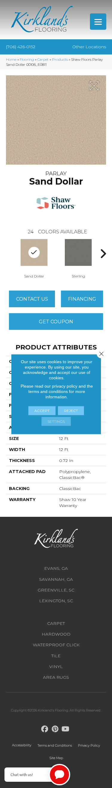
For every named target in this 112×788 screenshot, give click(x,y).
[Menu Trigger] (98, 21)
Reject (71, 410)
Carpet (43, 59)
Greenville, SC (56, 590)
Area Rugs (56, 677)
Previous (8, 254)
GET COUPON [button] (56, 321)
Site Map (56, 758)
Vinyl (56, 666)
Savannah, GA (56, 579)
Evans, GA (56, 568)
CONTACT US (32, 299)
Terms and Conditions (54, 745)
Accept (42, 410)
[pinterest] (55, 729)
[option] (78, 258)
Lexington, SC (56, 600)
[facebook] (44, 729)
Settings (56, 421)
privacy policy (64, 385)
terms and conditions (48, 391)
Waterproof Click (56, 644)
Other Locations (89, 46)
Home (11, 59)
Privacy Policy (89, 745)
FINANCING (82, 299)
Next (103, 254)
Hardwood (56, 634)
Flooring (27, 59)
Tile (56, 656)
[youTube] (65, 729)
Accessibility (21, 745)
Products (60, 59)
